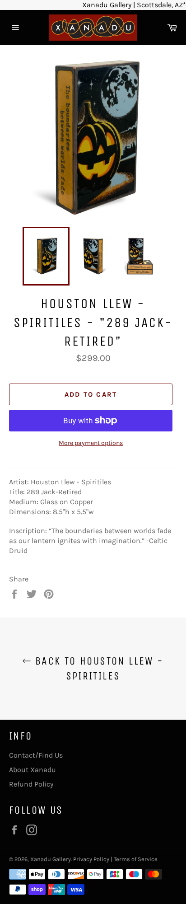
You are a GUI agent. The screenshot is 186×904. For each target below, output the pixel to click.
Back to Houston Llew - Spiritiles (97, 668)
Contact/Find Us (36, 755)
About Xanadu (32, 769)
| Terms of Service (134, 859)
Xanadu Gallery (50, 859)
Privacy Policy (91, 859)
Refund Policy (31, 784)
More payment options (91, 443)
